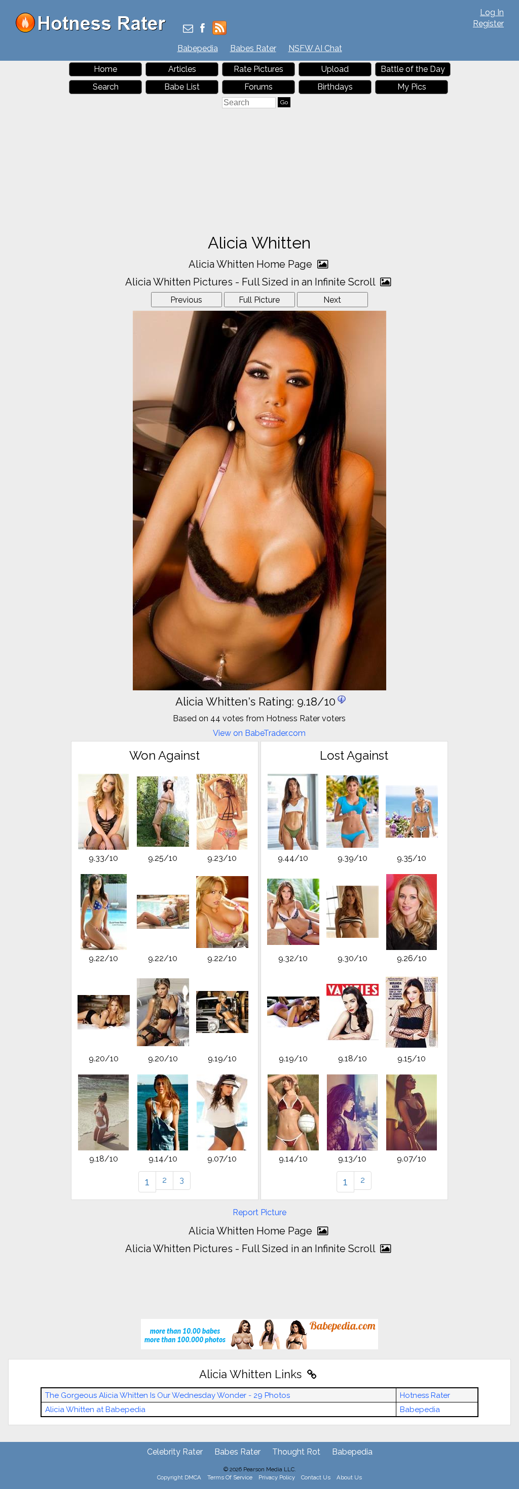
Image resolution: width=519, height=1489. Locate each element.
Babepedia (197, 48)
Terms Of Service (229, 1477)
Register (488, 23)
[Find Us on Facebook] (202, 29)
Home (105, 69)
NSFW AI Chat (315, 48)
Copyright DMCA (179, 1477)
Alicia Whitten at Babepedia (95, 1409)
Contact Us (315, 1477)
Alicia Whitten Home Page (252, 264)
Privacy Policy (276, 1477)
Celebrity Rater (175, 1452)
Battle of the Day (413, 69)
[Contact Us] (188, 29)
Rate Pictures (258, 69)
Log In (492, 12)
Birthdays (335, 87)
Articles (182, 69)
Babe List (182, 87)
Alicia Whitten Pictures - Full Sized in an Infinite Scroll (251, 282)
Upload (335, 69)
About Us (349, 1477)
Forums (258, 87)
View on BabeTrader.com (259, 733)
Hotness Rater (425, 1395)
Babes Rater (253, 48)
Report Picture (259, 1212)
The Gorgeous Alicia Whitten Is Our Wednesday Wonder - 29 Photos (167, 1395)
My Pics (411, 87)
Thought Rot (296, 1452)
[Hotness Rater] (94, 30)
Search (106, 87)
